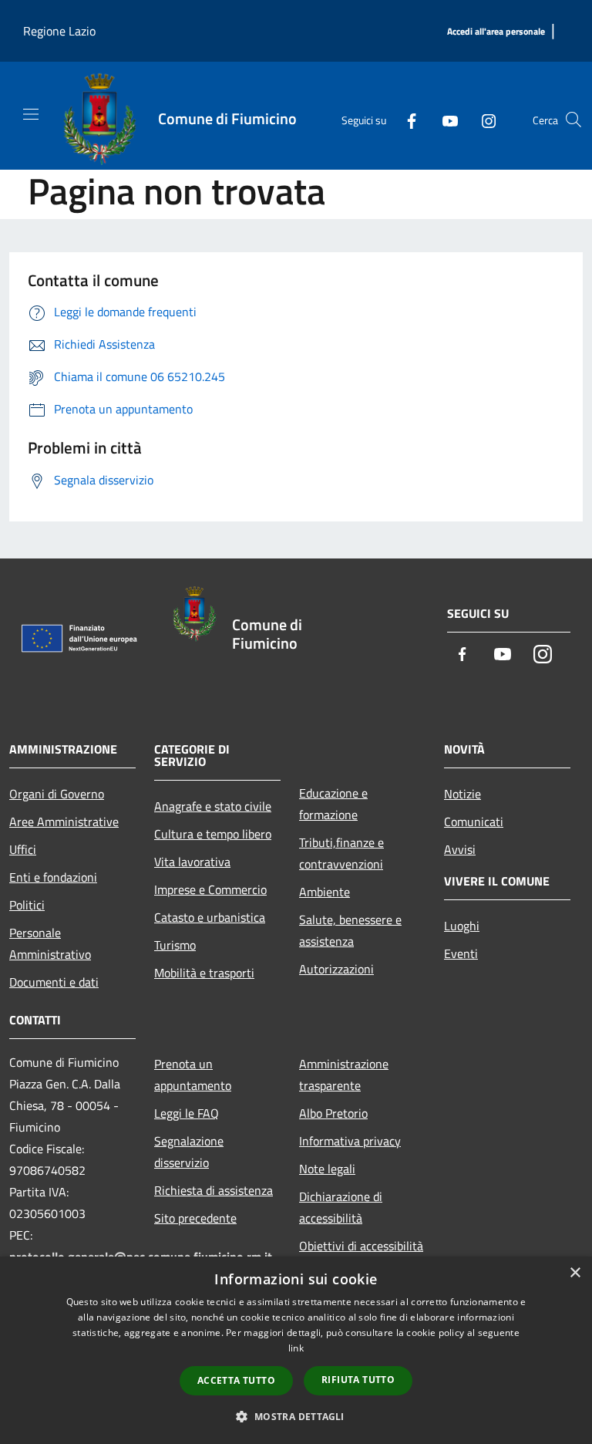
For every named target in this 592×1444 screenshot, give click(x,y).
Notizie (462, 793)
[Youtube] (444, 119)
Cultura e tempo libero (212, 834)
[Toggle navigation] (31, 114)
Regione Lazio (59, 31)
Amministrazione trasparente (343, 1074)
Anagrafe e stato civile (212, 806)
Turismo (175, 945)
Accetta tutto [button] (236, 1380)
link (296, 1348)
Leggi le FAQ (186, 1113)
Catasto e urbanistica (209, 917)
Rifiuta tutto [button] (358, 1379)
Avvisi (460, 849)
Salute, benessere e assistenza (350, 930)
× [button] (574, 1273)
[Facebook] (405, 119)
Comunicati (473, 821)
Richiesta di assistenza (213, 1190)
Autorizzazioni (336, 969)
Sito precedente (195, 1218)
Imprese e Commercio (210, 889)
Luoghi (461, 925)
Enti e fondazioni (53, 877)
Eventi (461, 953)
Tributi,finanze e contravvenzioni (341, 853)
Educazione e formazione (333, 804)
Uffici (22, 849)
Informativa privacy (350, 1141)
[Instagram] (482, 119)
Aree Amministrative (64, 821)
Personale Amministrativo (50, 943)
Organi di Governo (56, 793)
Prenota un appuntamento (192, 1074)
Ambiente (324, 891)
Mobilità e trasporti (204, 972)
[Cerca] (573, 119)
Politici (27, 905)
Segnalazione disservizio (189, 1152)
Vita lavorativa (192, 861)
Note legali (327, 1168)
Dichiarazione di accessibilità (340, 1207)
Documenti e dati (54, 982)
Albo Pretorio (333, 1113)
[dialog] (296, 1350)
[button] (295, 1416)
